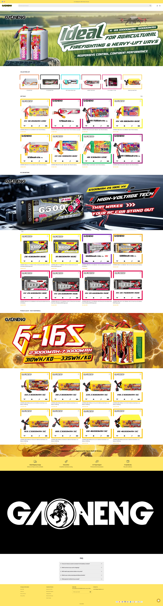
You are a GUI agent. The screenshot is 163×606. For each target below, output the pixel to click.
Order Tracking (48, 598)
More (142, 96)
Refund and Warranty (49, 596)
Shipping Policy (48, 593)
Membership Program (49, 591)
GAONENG (82, 603)
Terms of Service (23, 593)
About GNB (22, 589)
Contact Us (22, 591)
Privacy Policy (22, 596)
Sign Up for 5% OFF (49, 589)
